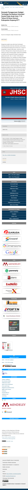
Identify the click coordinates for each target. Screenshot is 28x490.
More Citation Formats (8, 146)
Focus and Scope (5, 386)
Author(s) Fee (5, 394)
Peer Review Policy (6, 381)
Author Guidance (6, 379)
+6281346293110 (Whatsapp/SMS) (8, 438)
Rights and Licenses (6, 389)
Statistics (4, 391)
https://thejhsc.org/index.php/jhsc (8, 437)
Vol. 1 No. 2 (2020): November (17, 7)
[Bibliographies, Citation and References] (14, 406)
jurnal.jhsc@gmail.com (11, 476)
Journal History (5, 392)
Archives (7, 7)
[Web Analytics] (4, 441)
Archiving (4, 396)
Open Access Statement (7, 384)
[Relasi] (2, 412)
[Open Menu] (1, 2)
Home (2, 7)
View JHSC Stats (9, 441)
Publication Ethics (6, 382)
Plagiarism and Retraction (8, 387)
